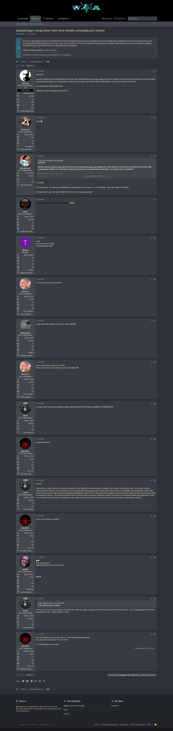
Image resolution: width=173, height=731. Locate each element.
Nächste (30, 66)
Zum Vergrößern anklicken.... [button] (96, 176)
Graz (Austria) (28, 432)
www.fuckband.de (27, 592)
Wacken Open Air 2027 (29, 724)
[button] (54, 18)
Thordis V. (25, 291)
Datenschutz (124, 724)
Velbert (30, 270)
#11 (155, 480)
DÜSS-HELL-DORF (27, 231)
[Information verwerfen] (153, 41)
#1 (155, 71)
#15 (154, 634)
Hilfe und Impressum (137, 724)
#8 (155, 362)
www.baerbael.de (26, 111)
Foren (66, 710)
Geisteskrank (25, 168)
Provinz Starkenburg (27, 185)
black (25, 212)
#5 (155, 238)
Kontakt (66, 714)
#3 (155, 156)
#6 (155, 279)
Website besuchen (27, 273)
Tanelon (25, 250)
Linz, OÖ (30, 471)
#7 (155, 321)
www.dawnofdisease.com (29, 149)
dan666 (25, 569)
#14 (154, 599)
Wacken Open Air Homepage (74, 706)
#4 (155, 200)
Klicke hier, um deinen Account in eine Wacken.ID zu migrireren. (47, 55)
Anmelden (115, 706)
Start (148, 724)
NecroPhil (25, 451)
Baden (31, 353)
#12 (154, 516)
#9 (155, 404)
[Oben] (152, 724)
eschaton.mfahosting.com (29, 474)
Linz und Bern (28, 311)
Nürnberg (29, 589)
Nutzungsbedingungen (109, 724)
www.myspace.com (27, 314)
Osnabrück (29, 146)
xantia (25, 416)
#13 (154, 557)
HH (32, 108)
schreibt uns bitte (50, 50)
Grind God (25, 130)
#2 (155, 118)
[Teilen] (151, 71)
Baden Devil (25, 333)
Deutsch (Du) (47, 724)
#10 (154, 439)
